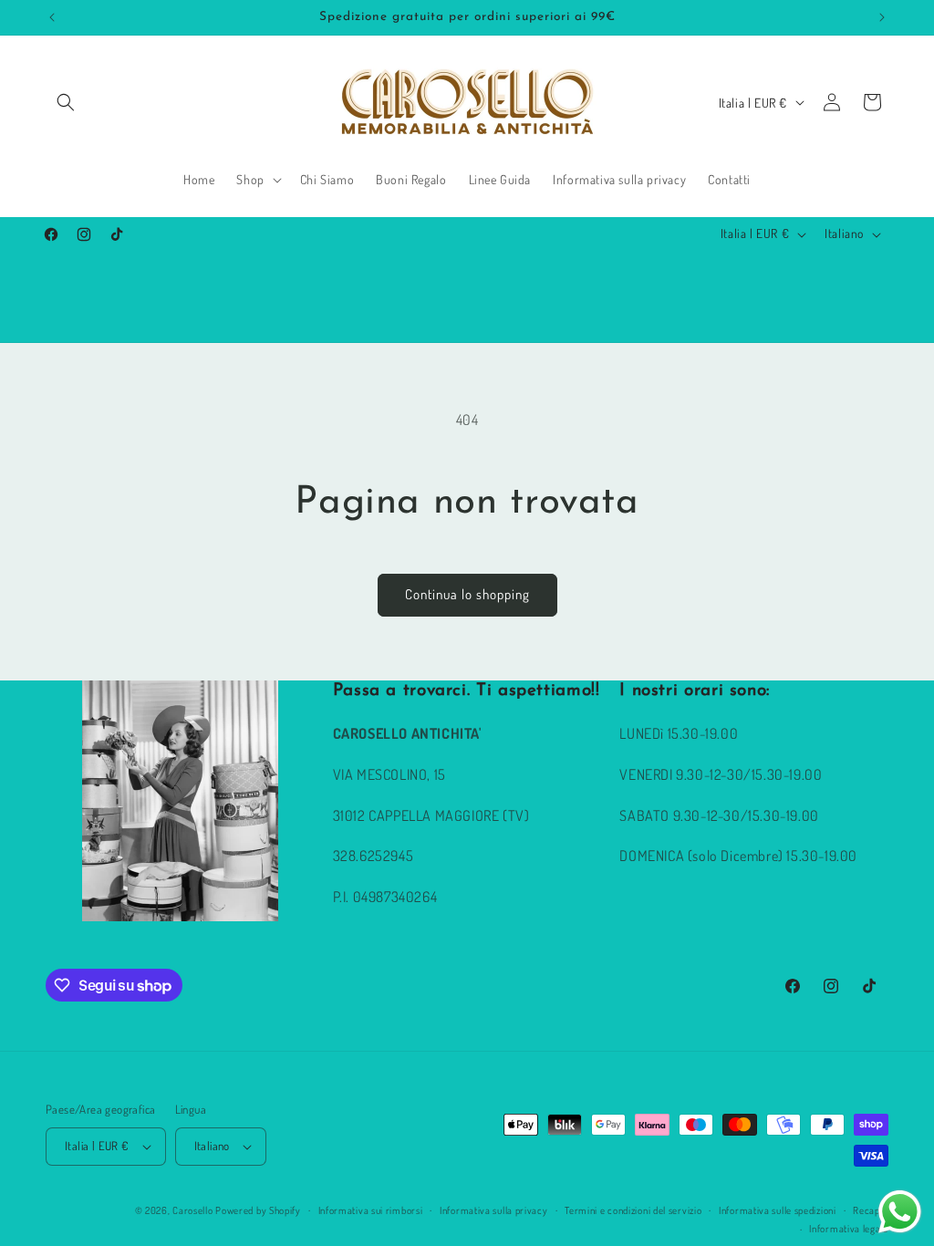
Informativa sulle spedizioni (777, 1210)
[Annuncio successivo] (882, 17)
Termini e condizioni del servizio (633, 1210)
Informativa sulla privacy (494, 1210)
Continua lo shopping (467, 594)
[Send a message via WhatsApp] (900, 1212)
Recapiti (870, 1210)
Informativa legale (848, 1228)
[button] (66, 102)
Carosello (192, 1210)
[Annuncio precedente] (52, 17)
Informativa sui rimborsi (370, 1210)
